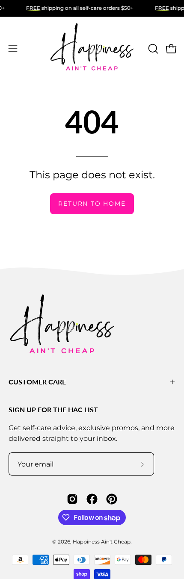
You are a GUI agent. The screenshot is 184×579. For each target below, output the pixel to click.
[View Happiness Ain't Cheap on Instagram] (72, 499)
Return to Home (91, 203)
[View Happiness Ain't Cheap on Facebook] (92, 499)
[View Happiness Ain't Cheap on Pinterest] (111, 499)
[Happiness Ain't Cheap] (92, 48)
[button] (152, 49)
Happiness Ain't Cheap (102, 541)
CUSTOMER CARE (37, 382)
